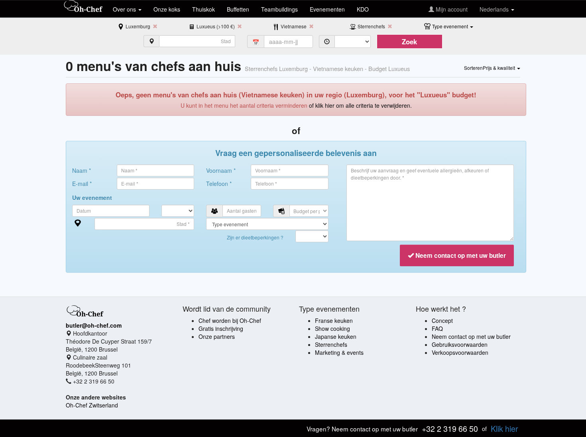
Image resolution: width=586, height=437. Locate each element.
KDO (363, 9)
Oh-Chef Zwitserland (92, 405)
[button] (452, 26)
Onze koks (166, 9)
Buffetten (238, 9)
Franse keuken (334, 320)
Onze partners (217, 336)
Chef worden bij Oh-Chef (230, 320)
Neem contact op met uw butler (471, 336)
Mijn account (451, 9)
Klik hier (504, 428)
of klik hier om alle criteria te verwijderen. (360, 105)
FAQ (437, 328)
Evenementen (327, 9)
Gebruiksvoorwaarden (460, 344)
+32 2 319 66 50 (450, 428)
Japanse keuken (335, 336)
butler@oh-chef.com (94, 325)
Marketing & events (339, 352)
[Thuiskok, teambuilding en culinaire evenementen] (83, 7)
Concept (442, 320)
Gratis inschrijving (221, 328)
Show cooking (332, 328)
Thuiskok (203, 9)
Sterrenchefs (331, 344)
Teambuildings (279, 9)
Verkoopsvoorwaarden (460, 352)
